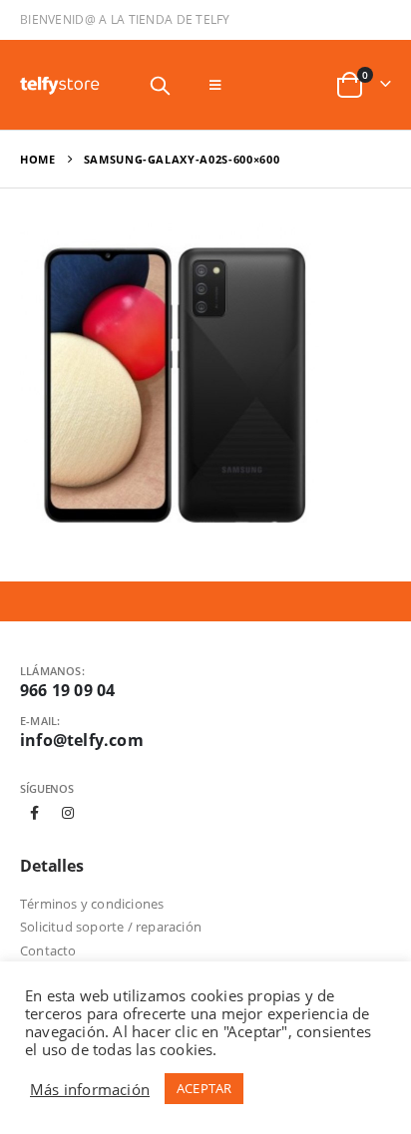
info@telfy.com (82, 740)
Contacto (48, 950)
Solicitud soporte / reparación (111, 927)
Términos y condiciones (92, 904)
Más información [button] (90, 1089)
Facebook (35, 813)
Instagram (68, 813)
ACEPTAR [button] (204, 1088)
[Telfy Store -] (60, 85)
